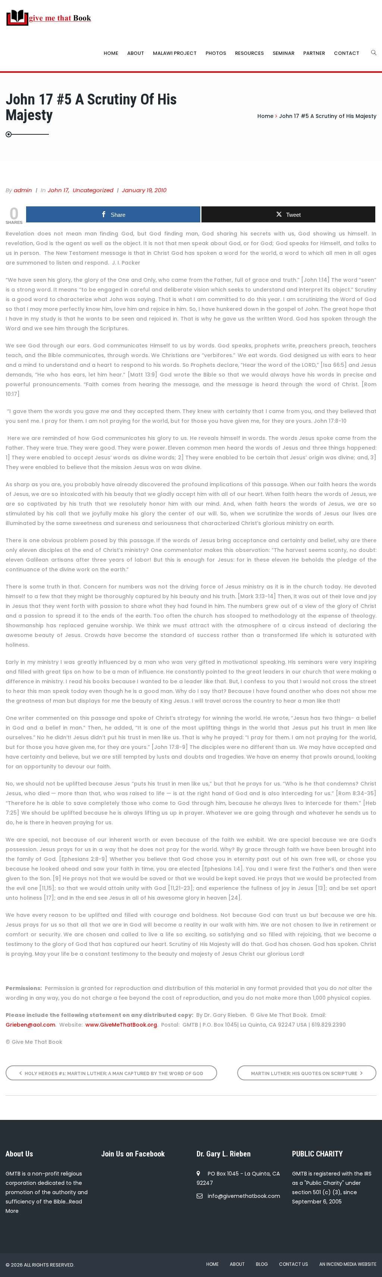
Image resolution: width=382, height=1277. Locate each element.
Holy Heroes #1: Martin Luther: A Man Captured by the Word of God (113, 1073)
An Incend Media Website (347, 1264)
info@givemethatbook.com (244, 1196)
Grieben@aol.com (30, 1024)
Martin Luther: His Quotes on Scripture (304, 1073)
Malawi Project (175, 53)
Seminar (283, 53)
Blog (262, 1264)
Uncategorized (93, 190)
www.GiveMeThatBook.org (121, 1024)
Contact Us (293, 1264)
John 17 (58, 190)
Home (111, 53)
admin (23, 190)
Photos (216, 53)
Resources (249, 53)
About (135, 53)
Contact (346, 53)
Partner (314, 53)
